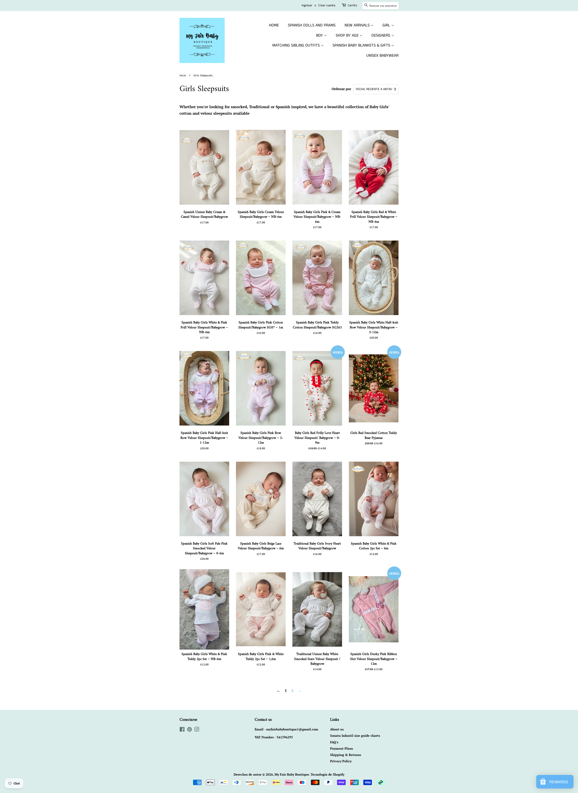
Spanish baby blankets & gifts (362, 45)
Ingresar (307, 5)
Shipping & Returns (345, 755)
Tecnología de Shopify (327, 774)
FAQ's (334, 742)
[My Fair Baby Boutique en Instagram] (196, 730)
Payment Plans (341, 748)
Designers (381, 35)
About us (337, 729)
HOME (274, 25)
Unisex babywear (382, 55)
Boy (320, 35)
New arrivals (358, 25)
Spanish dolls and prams (312, 25)
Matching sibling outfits (296, 45)
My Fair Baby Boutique (292, 774)
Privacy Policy (341, 761)
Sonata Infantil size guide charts (355, 735)
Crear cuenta (326, 5)
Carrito (352, 5)
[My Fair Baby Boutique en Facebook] (182, 730)
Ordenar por (341, 89)
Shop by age (348, 35)
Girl (386, 25)
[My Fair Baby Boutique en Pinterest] (189, 730)
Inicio (182, 75)
